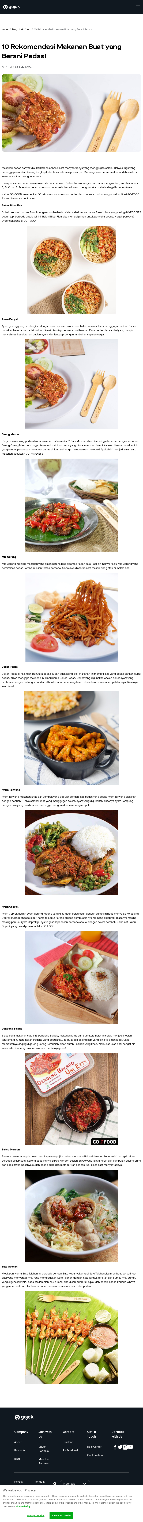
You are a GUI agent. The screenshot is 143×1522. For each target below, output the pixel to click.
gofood (25, 29)
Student (68, 1442)
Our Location (95, 1455)
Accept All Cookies (61, 1515)
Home (5, 29)
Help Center (94, 1447)
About (17, 1442)
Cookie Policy (23, 1506)
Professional (70, 1450)
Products (19, 1450)
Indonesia (69, 1484)
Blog (14, 29)
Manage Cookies (35, 1515)
